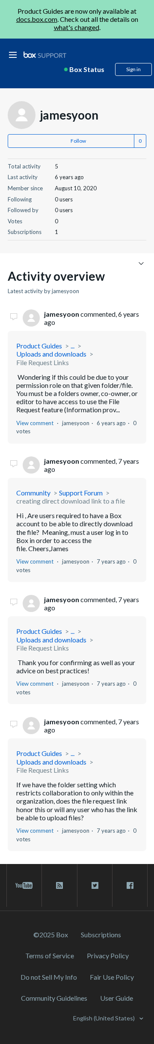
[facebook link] (130, 885)
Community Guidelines (54, 998)
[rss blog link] (59, 885)
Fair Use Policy (112, 977)
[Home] (45, 55)
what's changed (76, 27)
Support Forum (81, 493)
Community (33, 493)
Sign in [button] (133, 69)
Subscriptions (101, 934)
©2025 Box (50, 934)
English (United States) (104, 1018)
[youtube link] (24, 885)
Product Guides (39, 346)
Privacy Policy (108, 955)
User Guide (116, 998)
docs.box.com (36, 19)
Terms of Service (49, 955)
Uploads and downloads (51, 354)
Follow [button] (78, 141)
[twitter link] (94, 885)
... (72, 346)
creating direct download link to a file (70, 501)
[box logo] (45, 54)
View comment (34, 423)
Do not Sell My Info (49, 977)
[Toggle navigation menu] (141, 263)
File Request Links (42, 362)
